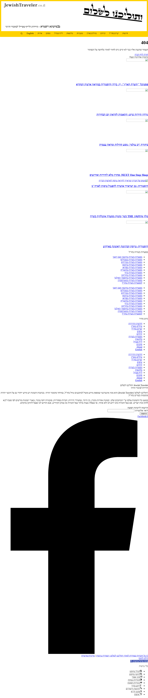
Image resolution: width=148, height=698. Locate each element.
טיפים (48, 33)
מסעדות (80, 33)
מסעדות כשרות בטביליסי (131, 259)
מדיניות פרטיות (88, 655)
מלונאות (69, 33)
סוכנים (139, 344)
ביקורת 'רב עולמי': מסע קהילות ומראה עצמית (123, 144)
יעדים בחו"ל (114, 33)
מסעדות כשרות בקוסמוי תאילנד (128, 277)
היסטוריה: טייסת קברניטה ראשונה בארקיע (125, 246)
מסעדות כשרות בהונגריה (131, 270)
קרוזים (102, 33)
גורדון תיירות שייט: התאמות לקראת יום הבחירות (122, 114)
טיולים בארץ (92, 33)
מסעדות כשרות (135, 336)
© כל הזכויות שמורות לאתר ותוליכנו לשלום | (128, 655)
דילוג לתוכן (143, 658)
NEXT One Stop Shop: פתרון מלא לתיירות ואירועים (119, 174)
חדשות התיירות (135, 323)
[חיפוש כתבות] (21, 33)
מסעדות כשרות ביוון (133, 272)
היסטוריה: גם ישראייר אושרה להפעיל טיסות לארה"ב (120, 186)
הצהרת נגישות (102, 655)
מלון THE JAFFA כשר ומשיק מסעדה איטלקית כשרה (119, 216)
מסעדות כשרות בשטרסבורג (130, 280)
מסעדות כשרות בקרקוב (131, 275)
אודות (40, 33)
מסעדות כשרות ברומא (132, 265)
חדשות (125, 33)
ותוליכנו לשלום (113, 13)
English (30, 33)
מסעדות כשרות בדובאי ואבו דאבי (127, 257)
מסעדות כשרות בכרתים (131, 262)
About (139, 347)
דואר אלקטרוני (141, 410)
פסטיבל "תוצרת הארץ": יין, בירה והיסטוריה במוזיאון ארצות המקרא (112, 84)
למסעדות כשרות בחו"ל (132, 283)
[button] (139, 661)
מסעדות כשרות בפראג (132, 267)
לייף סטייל (58, 33)
